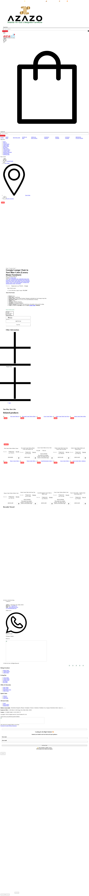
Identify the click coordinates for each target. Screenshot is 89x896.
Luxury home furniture (17, 282)
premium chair (26, 282)
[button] (18, 349)
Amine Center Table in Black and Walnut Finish (78, 449)
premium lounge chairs (10, 283)
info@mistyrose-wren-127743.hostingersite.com (12, 608)
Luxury (11, 282)
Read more (10, 457)
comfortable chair (14, 278)
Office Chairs (6, 148)
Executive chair (14, 280)
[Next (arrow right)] (7, 894)
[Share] (12, 893)
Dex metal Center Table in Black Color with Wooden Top (28, 449)
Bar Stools (5, 147)
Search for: (5, 27)
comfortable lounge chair (24, 278)
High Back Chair (21, 280)
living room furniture (25, 281)
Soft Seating (18, 283)
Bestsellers (16, 137)
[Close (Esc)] (17, 893)
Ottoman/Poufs (6, 153)
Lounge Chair (12, 268)
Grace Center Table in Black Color (61, 492)
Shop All (5, 142)
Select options (43, 453)
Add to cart (18, 321)
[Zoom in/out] (3, 893)
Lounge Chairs (67, 138)
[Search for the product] (5, 31)
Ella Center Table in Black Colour (11, 448)
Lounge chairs (32, 305)
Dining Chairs (57, 138)
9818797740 (14, 606)
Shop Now (7, 138)
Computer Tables (6, 149)
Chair (9, 278)
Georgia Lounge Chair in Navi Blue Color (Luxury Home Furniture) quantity (9, 313)
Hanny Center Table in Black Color (11, 493)
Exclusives (8, 280)
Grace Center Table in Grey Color (44, 447)
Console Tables (46, 138)
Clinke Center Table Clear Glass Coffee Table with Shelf (61, 449)
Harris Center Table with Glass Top (28, 492)
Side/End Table (6, 154)
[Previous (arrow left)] (3, 894)
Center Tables (6, 145)
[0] (4, 42)
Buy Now (18, 324)
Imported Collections (79, 138)
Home (2, 137)
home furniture (17, 281)
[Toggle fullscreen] (7, 893)
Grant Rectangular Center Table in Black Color (44, 493)
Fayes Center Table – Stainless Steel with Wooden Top (77, 493)
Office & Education (34, 138)
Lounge (7, 282)
